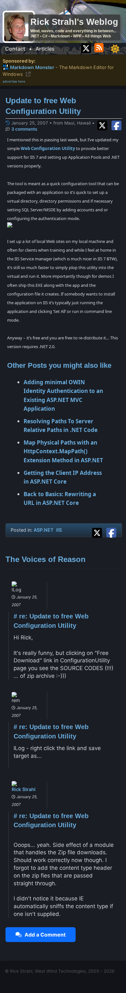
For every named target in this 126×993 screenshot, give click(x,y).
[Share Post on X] (98, 531)
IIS (59, 530)
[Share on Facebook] (116, 124)
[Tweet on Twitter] (104, 124)
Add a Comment (44, 934)
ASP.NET (44, 530)
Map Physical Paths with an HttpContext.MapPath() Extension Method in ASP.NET (63, 451)
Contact (15, 48)
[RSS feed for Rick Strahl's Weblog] (100, 47)
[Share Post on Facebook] (111, 531)
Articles (45, 48)
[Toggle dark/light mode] (115, 49)
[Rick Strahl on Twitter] (86, 47)
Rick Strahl (24, 789)
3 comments (24, 129)
